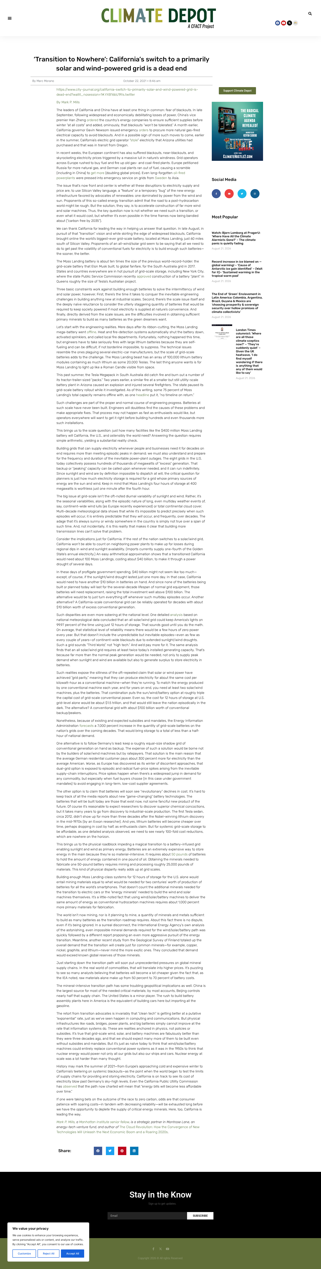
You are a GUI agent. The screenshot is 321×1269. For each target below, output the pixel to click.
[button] (10, 18)
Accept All (72, 1253)
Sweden (161, 178)
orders (143, 130)
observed (70, 1086)
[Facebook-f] (216, 193)
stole (134, 140)
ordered (92, 120)
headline (142, 395)
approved (144, 276)
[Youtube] (283, 22)
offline (91, 332)
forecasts (87, 726)
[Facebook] (277, 22)
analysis (176, 615)
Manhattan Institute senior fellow (104, 1122)
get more (97, 173)
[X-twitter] (289, 22)
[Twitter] (242, 193)
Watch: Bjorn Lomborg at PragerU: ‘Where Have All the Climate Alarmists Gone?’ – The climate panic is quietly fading (236, 238)
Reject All (48, 1253)
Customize (24, 1253)
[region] (48, 1242)
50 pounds (179, 854)
